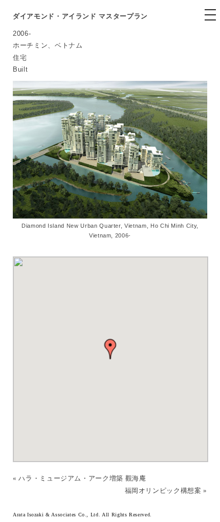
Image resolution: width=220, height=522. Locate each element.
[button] (110, 349)
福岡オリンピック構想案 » (166, 490)
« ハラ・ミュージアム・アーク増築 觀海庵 (79, 478)
